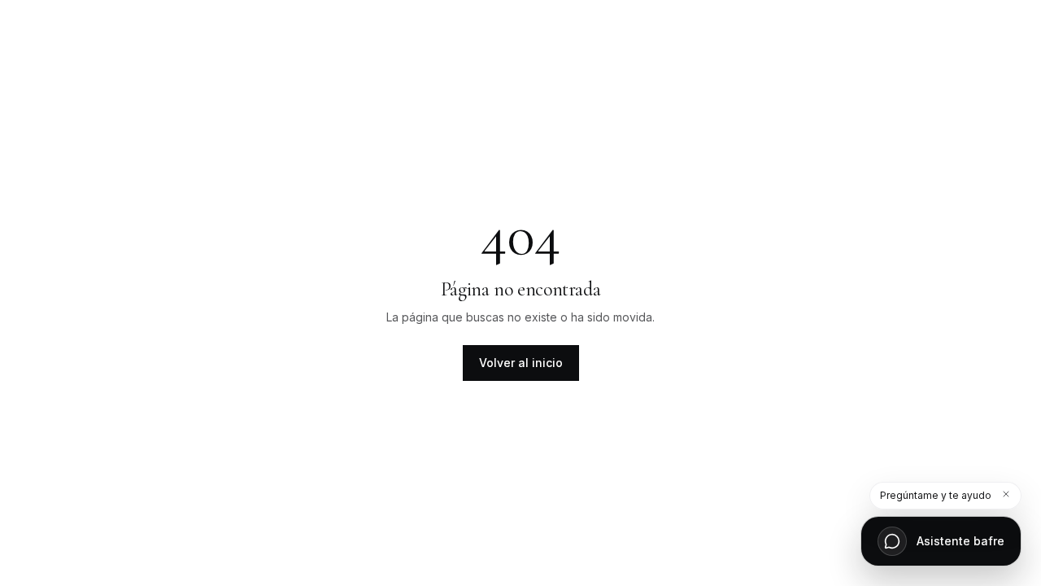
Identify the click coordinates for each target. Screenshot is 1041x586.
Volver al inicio (521, 363)
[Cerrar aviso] (1006, 494)
